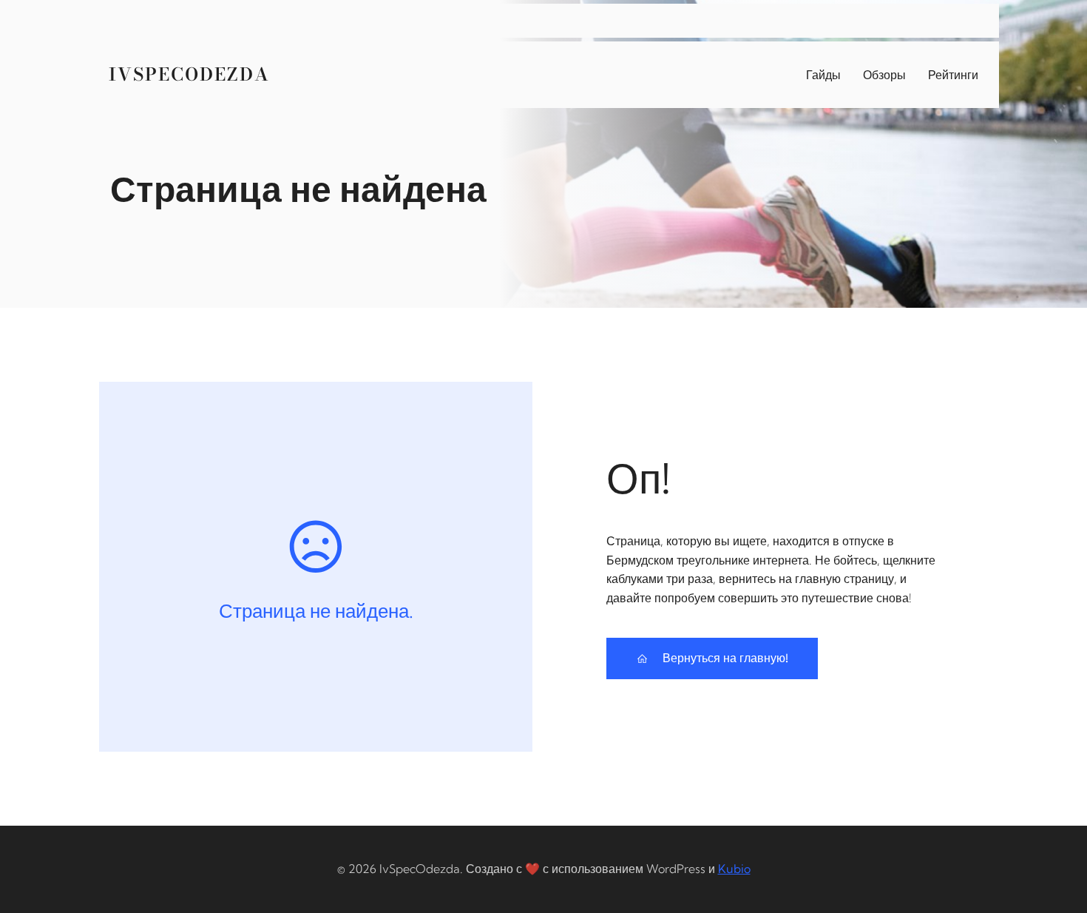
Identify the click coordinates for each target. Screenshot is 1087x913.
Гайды (823, 74)
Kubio (734, 868)
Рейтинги (953, 74)
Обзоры (884, 74)
